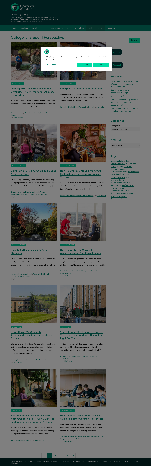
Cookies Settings (50, 64)
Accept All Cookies (101, 65)
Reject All (84, 65)
